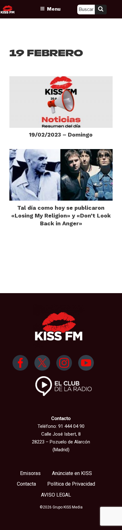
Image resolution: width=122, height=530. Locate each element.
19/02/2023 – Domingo (61, 134)
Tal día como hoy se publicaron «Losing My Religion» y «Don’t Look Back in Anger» (61, 215)
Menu (53, 9)
